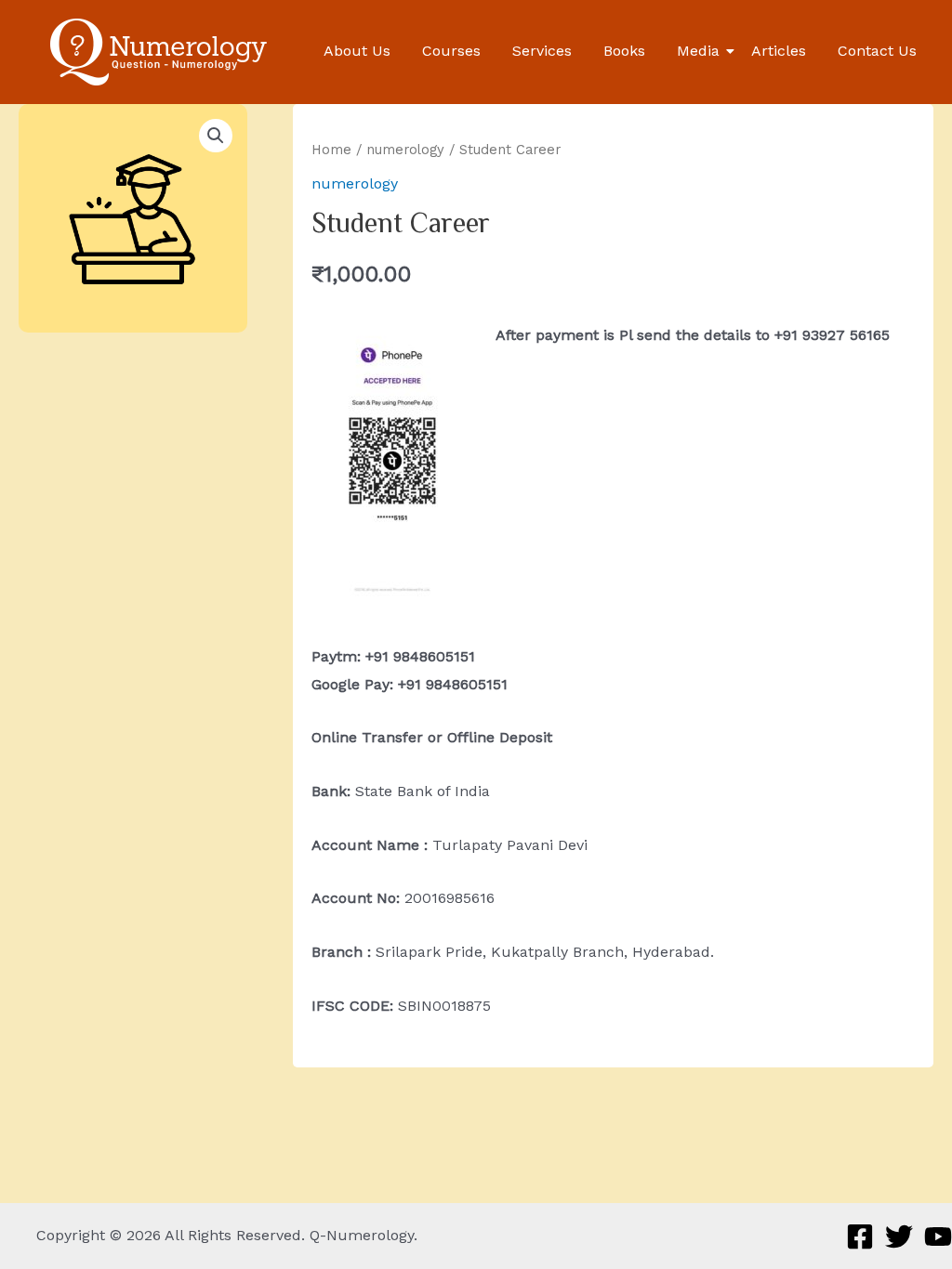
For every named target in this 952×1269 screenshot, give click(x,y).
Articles (778, 50)
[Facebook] (860, 1236)
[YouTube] (938, 1236)
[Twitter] (899, 1236)
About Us (357, 50)
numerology (405, 149)
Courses (451, 50)
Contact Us (877, 50)
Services (542, 50)
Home (331, 149)
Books (624, 50)
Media (698, 50)
